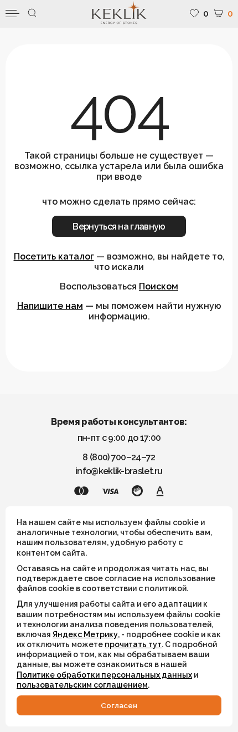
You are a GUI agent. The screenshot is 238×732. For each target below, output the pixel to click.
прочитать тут (133, 644)
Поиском (158, 286)
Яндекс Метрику (85, 634)
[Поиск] (32, 13)
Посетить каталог (54, 256)
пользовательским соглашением (82, 684)
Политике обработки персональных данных (104, 674)
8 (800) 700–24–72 (118, 457)
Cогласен (119, 705)
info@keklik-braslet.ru (119, 471)
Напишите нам (50, 306)
